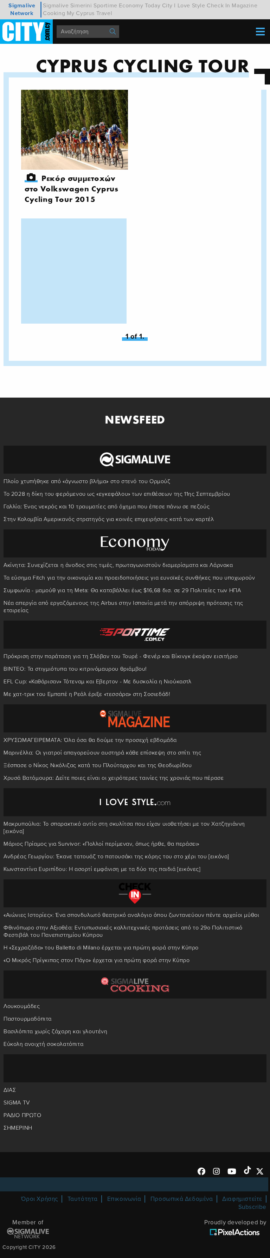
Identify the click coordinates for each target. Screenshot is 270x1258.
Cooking (54, 13)
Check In (218, 5)
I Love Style (189, 5)
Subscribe (252, 1207)
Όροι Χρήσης (39, 1199)
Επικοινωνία (124, 1199)
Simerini (81, 5)
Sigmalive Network (21, 9)
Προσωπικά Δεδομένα (181, 1199)
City (167, 5)
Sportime (105, 5)
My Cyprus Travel (89, 13)
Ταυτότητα (83, 1199)
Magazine (244, 5)
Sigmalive (56, 5)
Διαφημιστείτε (242, 1199)
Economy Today (139, 5)
